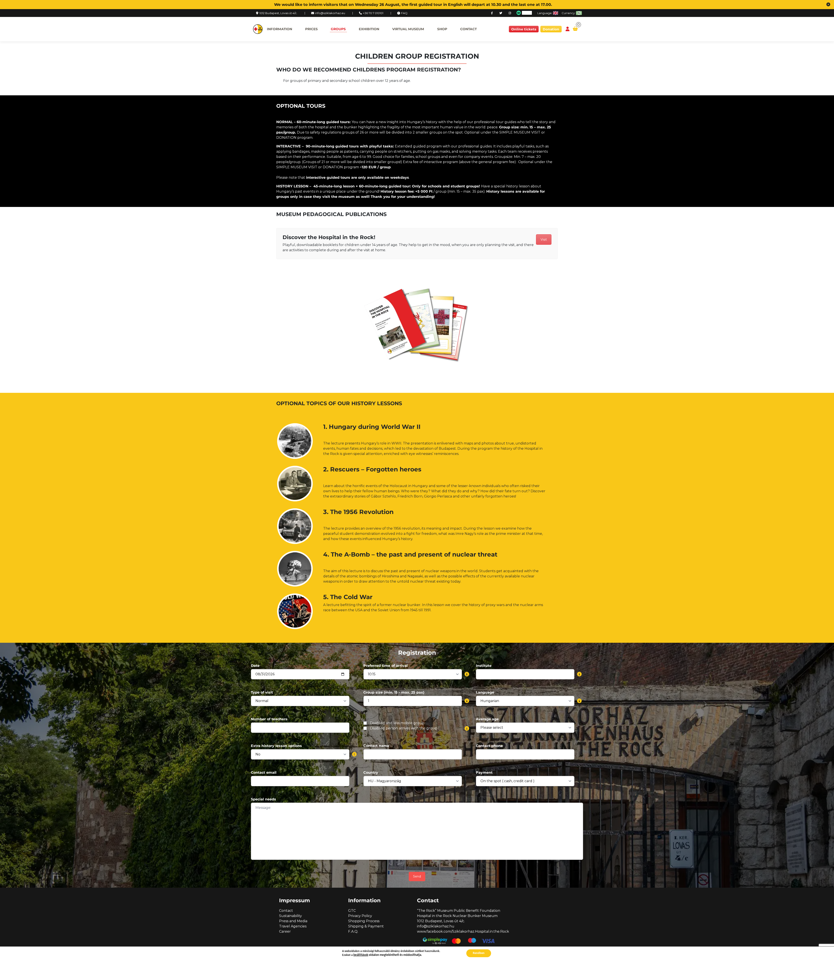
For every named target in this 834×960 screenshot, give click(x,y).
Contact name (376, 746)
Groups (338, 29)
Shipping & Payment (366, 926)
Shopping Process (363, 921)
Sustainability (290, 916)
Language (485, 692)
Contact (468, 29)
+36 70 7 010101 (373, 13)
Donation (551, 29)
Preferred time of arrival (385, 666)
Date (255, 666)
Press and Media (293, 921)
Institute (483, 666)
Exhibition (369, 29)
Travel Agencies (292, 926)
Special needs (263, 799)
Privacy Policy (360, 916)
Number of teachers (269, 719)
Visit (544, 239)
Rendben (479, 953)
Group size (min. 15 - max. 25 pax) (393, 692)
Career (285, 931)
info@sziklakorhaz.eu (330, 13)
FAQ (404, 13)
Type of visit (262, 692)
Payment (484, 772)
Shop (442, 29)
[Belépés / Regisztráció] (567, 29)
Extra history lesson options (276, 746)
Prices (311, 29)
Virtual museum (408, 29)
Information (279, 29)
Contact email (263, 772)
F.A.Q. (353, 931)
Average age (487, 719)
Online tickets (523, 29)
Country (370, 772)
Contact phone (489, 746)
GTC (352, 911)
